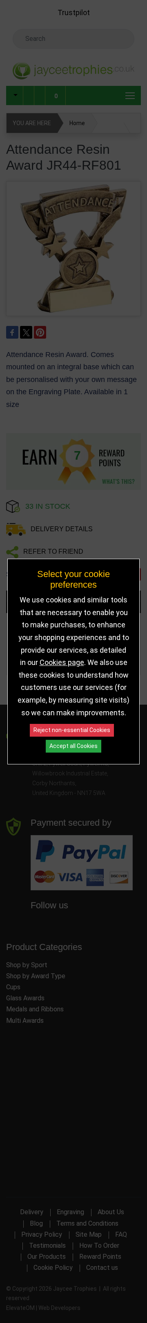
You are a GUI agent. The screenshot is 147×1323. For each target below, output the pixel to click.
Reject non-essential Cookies (71, 730)
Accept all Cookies (73, 746)
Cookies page (62, 662)
